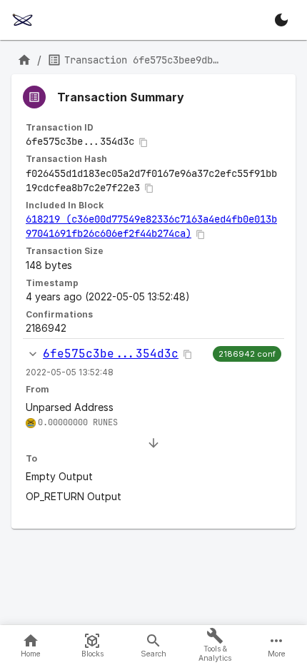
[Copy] (143, 142)
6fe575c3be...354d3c (110, 353)
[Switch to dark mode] (281, 20)
